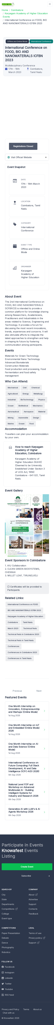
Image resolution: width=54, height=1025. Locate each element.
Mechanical (13, 387)
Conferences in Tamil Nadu (20, 658)
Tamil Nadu (28, 622)
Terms (26, 1009)
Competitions (8, 909)
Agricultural (13, 394)
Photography (8, 947)
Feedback (33, 913)
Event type (7, 918)
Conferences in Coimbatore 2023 (22, 652)
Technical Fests (30, 628)
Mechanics (38, 406)
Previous (17, 690)
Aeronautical (13, 411)
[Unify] (8, 4)
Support (32, 904)
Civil (24, 387)
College (5, 913)
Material (41, 411)
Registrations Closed (23, 146)
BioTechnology (27, 399)
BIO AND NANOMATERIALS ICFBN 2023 (24, 610)
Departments (8, 904)
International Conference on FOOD (23, 604)
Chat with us (8, 1012)
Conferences (13, 646)
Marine (11, 423)
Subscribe (26, 875)
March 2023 (13, 628)
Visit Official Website (21, 157)
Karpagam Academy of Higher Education (25, 616)
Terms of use (35, 933)
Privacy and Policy (10, 1009)
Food (31, 423)
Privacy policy (36, 938)
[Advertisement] (27, 112)
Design (36, 418)
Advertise (33, 899)
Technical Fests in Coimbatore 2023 (23, 634)
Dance (5, 942)
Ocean (11, 406)
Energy (26, 394)
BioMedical (23, 406)
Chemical (35, 387)
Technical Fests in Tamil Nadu (21, 640)
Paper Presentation (11, 933)
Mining (10, 418)
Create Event (27, 866)
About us (37, 1009)
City (3, 894)
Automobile (23, 418)
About (32, 894)
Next (38, 690)
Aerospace (28, 411)
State (4, 899)
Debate (5, 938)
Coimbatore (13, 622)
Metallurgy (38, 394)
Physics (41, 399)
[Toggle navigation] (49, 4)
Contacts (33, 909)
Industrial (12, 399)
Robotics (6, 952)
